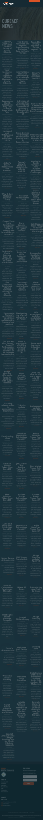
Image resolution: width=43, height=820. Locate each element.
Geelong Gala (36, 647)
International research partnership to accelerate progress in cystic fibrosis (22, 77)
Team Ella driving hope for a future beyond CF (36, 46)
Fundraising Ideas (7, 437)
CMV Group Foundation (21, 558)
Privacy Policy (26, 812)
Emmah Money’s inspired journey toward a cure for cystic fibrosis (35, 708)
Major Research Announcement (9, 559)
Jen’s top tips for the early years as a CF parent (35, 376)
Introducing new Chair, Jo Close (36, 589)
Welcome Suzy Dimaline (21, 678)
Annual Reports (4, 791)
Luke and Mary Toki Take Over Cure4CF (7, 526)
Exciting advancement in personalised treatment (8, 407)
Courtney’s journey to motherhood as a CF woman (22, 286)
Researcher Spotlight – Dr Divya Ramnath (35, 256)
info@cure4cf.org (6, 805)
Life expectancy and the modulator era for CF (36, 316)
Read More (22, 68)
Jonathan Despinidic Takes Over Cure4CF (21, 436)
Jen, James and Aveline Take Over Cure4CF (21, 467)
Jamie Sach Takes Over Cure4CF (21, 527)
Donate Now (35, 1)
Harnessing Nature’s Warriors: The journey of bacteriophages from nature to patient (9, 319)
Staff (2, 788)
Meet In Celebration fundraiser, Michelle (7, 588)
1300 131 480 (6, 803)
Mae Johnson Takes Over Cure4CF (7, 497)
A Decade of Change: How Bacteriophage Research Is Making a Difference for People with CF (23, 107)
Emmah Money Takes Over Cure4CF (7, 466)
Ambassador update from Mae (36, 408)
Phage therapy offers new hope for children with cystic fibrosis (7, 377)
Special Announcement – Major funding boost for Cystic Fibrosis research (9, 739)
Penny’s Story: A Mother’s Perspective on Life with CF (21, 167)
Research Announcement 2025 (23, 197)
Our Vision (3, 783)
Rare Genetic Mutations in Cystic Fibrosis (21, 227)
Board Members (4, 786)
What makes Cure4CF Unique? (21, 376)
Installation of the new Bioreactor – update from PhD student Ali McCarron (36, 678)
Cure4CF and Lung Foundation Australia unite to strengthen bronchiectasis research (8, 227)
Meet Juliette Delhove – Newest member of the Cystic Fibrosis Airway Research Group (21, 708)
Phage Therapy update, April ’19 (36, 558)
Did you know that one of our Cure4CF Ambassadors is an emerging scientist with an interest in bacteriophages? (9, 348)
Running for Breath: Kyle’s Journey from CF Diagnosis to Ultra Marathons (7, 256)
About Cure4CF (4, 782)
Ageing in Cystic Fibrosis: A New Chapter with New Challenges (35, 167)
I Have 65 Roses (21, 588)
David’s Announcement (9, 649)
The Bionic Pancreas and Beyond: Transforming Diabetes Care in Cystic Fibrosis (22, 47)
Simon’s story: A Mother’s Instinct (35, 76)
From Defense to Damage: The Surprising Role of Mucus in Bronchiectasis (23, 137)
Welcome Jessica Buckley (7, 677)
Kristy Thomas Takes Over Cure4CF (35, 436)
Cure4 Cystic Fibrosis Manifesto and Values (7, 708)
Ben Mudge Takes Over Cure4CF (35, 468)
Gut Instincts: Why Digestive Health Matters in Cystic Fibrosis (7, 76)
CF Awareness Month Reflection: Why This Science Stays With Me (7, 106)
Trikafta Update (21, 406)
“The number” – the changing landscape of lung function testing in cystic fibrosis (7, 287)
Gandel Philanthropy (22, 618)
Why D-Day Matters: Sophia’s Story (7, 197)
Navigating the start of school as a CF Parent (21, 316)
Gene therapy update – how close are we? (36, 286)
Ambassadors (4, 790)
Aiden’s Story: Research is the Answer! (7, 167)
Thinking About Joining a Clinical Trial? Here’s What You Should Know (36, 196)
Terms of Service (32, 812)
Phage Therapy (36, 617)
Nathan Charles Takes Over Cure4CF (21, 497)
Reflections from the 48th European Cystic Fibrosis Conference (21, 256)
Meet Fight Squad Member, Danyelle (7, 617)
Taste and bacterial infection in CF (36, 346)
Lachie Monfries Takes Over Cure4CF (35, 528)
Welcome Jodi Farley (21, 648)
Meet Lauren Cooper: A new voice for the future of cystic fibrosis (7, 45)
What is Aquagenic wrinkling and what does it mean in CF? (21, 347)
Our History (3, 785)
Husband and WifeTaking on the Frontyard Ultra (7, 136)
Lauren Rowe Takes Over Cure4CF (35, 497)
